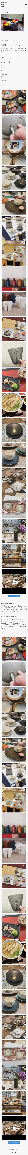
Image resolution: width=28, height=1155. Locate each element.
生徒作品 (3, 80)
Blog (2, 69)
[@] (5, 86)
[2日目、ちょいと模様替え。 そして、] (14, 556)
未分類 (2, 78)
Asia (2, 67)
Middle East (4, 74)
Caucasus (3, 71)
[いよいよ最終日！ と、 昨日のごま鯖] (14, 430)
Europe (3, 72)
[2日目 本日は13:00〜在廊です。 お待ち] (14, 228)
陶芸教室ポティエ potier (4, 4)
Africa (2, 65)
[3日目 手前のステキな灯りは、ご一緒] (14, 203)
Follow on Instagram (15, 596)
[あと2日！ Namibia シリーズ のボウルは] (14, 178)
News (2, 76)
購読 (3, 57)
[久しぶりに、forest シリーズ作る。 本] (14, 354)
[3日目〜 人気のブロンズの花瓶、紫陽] (14, 531)
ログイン (15, 40)
